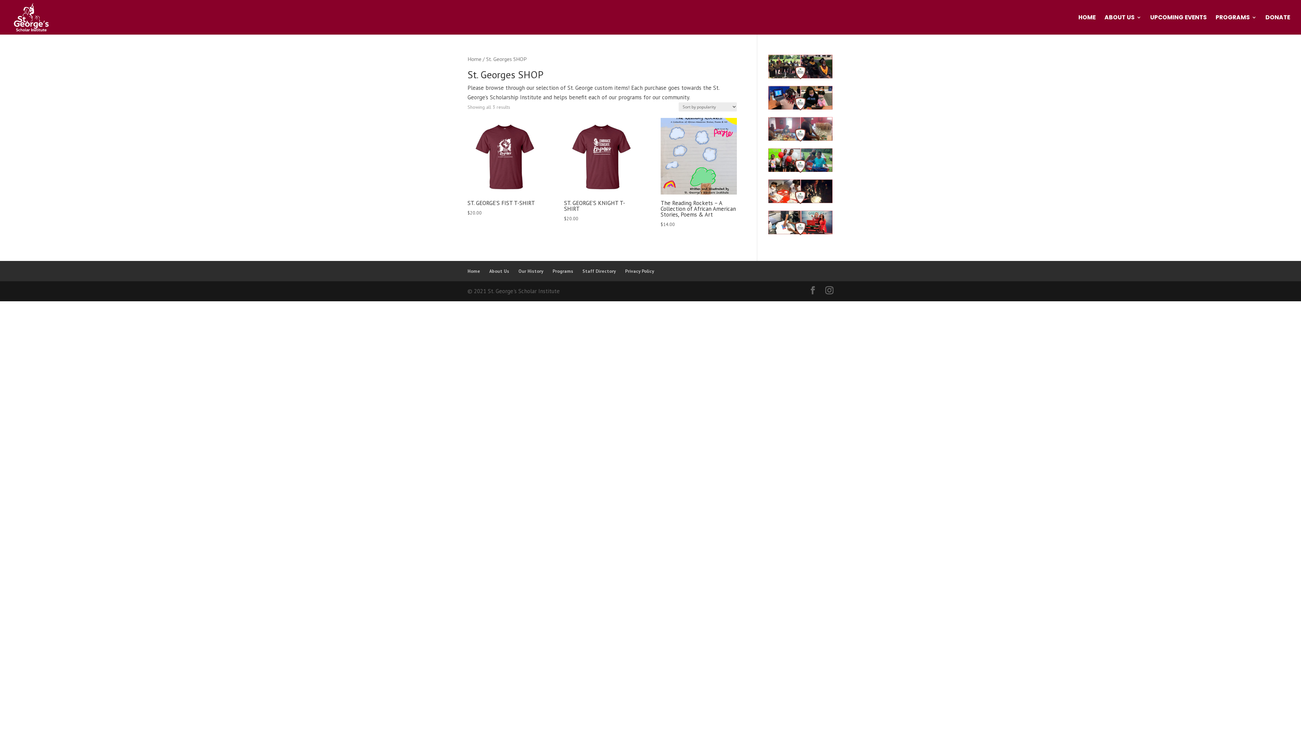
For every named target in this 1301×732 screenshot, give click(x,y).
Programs (1233, 18)
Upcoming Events (1178, 18)
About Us (1119, 18)
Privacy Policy (639, 271)
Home (1087, 18)
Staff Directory (599, 271)
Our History (530, 271)
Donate (1277, 18)
